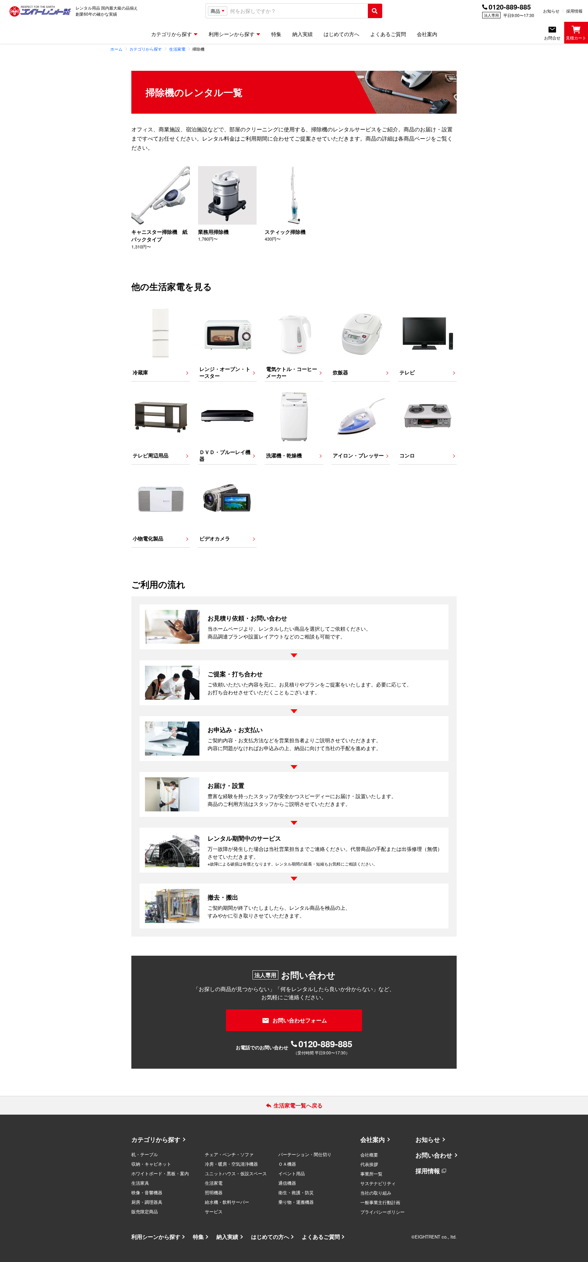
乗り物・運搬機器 (296, 1202)
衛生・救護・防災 (296, 1192)
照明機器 (214, 1192)
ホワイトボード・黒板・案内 (160, 1173)
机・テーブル (144, 1154)
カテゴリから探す (155, 1139)
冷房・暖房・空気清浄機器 (231, 1164)
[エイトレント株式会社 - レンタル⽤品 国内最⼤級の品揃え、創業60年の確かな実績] (40, 11)
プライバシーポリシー (382, 1212)
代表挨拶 (369, 1164)
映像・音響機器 (146, 1192)
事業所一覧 (371, 1173)
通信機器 (287, 1183)
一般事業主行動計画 (380, 1202)
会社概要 (369, 1154)
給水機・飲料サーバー (227, 1202)
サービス (214, 1211)
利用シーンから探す (155, 1237)
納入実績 (227, 1237)
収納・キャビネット (151, 1164)
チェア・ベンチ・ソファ (229, 1154)
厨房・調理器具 (146, 1202)
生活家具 (140, 1183)
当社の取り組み (375, 1193)
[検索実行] (375, 11)
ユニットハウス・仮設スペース (236, 1173)
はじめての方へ (270, 1237)
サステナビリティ (378, 1183)
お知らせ (551, 11)
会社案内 (372, 1139)
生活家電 (214, 1183)
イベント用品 (291, 1173)
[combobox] (297, 11)
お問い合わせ (433, 1155)
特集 (198, 1237)
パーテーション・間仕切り (304, 1154)
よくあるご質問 (321, 1237)
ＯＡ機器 (287, 1164)
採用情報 (574, 11)
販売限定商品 (144, 1211)
